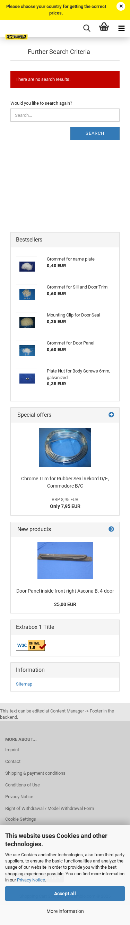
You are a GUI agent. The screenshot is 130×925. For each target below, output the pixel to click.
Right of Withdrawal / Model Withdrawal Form (49, 808)
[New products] (111, 530)
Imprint (12, 749)
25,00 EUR (65, 604)
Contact (12, 761)
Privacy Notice (31, 879)
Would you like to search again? (41, 103)
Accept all (65, 893)
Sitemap (24, 684)
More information (65, 911)
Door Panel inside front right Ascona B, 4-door (65, 591)
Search (95, 133)
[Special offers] (111, 415)
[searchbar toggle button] (86, 28)
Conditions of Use (22, 784)
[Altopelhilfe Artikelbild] (65, 447)
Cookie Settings (20, 819)
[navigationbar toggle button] (121, 28)
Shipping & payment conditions (35, 773)
